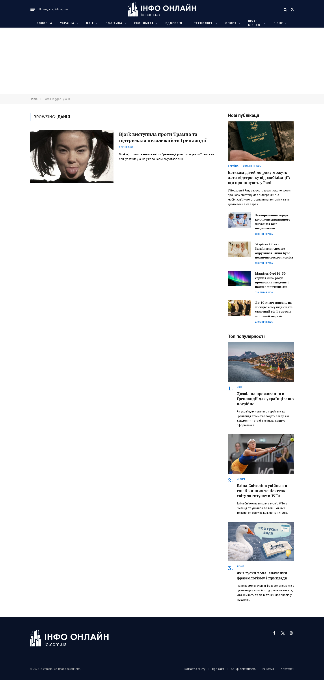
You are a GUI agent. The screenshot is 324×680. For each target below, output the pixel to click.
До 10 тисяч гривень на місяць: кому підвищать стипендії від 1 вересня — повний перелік (273, 309)
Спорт (230, 23)
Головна (44, 23)
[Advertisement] (162, 61)
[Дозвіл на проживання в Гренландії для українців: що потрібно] (261, 362)
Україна (67, 23)
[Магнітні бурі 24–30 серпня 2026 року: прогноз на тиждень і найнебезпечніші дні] (239, 278)
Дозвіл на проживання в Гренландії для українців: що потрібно (265, 398)
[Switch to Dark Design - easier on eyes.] (292, 9)
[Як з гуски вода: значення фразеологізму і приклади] (261, 541)
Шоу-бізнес (254, 23)
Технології (204, 23)
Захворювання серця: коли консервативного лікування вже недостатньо (272, 221)
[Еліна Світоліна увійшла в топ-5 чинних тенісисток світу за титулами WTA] (261, 454)
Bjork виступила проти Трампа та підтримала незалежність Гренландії (163, 137)
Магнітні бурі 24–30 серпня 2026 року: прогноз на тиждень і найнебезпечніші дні (271, 280)
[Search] (285, 9)
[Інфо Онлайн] (162, 9)
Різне (278, 23)
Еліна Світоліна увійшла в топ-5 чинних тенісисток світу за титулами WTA (262, 490)
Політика (114, 23)
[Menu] (32, 9)
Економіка (144, 23)
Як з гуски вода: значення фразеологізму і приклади (262, 575)
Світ (90, 23)
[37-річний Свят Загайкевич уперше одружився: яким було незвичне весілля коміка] (239, 249)
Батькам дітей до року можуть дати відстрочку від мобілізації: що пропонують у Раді (259, 177)
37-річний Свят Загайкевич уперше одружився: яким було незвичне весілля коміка (274, 250)
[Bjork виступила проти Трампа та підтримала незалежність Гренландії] (72, 156)
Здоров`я (174, 23)
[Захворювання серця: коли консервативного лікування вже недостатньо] (239, 220)
